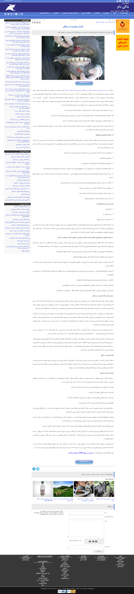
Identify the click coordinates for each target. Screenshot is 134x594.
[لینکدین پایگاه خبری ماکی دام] (19, 14)
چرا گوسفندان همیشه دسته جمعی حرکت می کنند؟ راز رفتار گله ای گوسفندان (17, 54)
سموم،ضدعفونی (64, 570)
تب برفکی (103, 474)
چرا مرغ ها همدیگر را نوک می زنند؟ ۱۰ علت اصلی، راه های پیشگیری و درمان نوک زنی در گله (17, 90)
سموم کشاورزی (25, 560)
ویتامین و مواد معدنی (65, 566)
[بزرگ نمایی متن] (40, 22)
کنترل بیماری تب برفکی (73, 27)
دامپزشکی (120, 563)
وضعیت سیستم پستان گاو (22, 114)
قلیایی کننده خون (43, 578)
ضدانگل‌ (43, 571)
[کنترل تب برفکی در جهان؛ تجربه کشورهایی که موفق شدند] (84, 489)
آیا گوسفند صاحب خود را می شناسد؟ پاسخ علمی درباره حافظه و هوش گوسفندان (18, 63)
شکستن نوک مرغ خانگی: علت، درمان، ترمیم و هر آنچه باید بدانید (17, 85)
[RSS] (120, 1)
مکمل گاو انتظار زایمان (23, 131)
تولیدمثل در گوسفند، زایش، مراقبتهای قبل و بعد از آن (17, 123)
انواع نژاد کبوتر (25, 194)
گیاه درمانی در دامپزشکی (22, 145)
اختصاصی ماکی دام (120, 565)
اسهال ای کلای (25, 251)
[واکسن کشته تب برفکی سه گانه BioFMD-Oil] (43, 489)
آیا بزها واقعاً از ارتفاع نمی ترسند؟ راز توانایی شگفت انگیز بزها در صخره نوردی (17, 23)
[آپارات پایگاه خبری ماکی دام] (6, 14)
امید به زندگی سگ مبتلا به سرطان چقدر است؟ (17, 104)
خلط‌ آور (43, 577)
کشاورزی (55, 13)
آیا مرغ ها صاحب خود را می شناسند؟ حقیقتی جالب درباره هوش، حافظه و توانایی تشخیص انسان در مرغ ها (17, 77)
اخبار (114, 13)
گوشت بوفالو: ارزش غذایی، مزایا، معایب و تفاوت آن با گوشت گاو (18, 67)
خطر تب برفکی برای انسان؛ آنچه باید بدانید (105, 500)
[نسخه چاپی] (33, 22)
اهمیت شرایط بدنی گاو (23, 117)
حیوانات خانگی (120, 561)
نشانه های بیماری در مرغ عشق (21, 160)
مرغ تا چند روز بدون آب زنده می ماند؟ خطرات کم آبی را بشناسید (18, 96)
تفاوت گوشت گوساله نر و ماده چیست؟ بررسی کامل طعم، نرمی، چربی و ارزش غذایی (16, 32)
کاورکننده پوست (43, 583)
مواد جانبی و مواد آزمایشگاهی (43, 573)
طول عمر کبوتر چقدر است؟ (21, 111)
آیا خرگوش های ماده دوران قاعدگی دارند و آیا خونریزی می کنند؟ (17, 176)
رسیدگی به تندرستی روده (22, 147)
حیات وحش (120, 566)
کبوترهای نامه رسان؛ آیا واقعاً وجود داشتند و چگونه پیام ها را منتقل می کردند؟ (17, 28)
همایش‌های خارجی (101, 560)
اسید (43, 565)
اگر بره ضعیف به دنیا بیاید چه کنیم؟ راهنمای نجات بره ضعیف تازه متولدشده (17, 50)
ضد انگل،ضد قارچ (65, 565)
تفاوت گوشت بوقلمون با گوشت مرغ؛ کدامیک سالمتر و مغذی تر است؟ (17, 37)
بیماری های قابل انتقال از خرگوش (20, 191)
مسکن (42, 575)
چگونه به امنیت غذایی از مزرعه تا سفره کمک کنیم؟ (63, 500)
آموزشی (120, 560)
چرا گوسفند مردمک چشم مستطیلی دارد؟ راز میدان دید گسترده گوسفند (17, 59)
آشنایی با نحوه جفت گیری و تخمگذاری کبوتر (17, 200)
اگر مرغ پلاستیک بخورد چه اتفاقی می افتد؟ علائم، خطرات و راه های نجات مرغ (17, 72)
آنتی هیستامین (64, 560)
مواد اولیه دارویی (44, 13)
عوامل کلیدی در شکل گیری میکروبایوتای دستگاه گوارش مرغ (18, 141)
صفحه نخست (124, 13)
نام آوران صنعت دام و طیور (70, 13)
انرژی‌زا (42, 582)
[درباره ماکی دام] (128, 1)
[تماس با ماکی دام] (126, 1)
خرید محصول (84, 83)
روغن (42, 585)
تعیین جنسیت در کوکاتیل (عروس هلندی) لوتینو (18, 167)
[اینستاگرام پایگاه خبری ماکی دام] (11, 14)
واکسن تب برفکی (85, 474)
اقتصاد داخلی (83, 558)
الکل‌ (43, 563)
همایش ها (106, 13)
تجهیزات (65, 571)
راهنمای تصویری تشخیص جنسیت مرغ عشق (17, 154)
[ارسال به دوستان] (35, 22)
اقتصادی (97, 13)
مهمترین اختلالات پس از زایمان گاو (19, 120)
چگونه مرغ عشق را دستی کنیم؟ (20, 186)
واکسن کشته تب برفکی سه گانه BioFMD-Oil (45, 500)
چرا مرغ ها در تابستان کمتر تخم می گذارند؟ (17, 82)
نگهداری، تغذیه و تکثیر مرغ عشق (20, 157)
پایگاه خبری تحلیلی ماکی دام (68, 588)
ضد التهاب (64, 563)
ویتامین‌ (42, 566)
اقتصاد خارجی (83, 560)
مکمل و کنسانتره (65, 575)
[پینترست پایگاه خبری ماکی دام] (22, 14)
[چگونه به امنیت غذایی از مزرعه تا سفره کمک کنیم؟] (63, 489)
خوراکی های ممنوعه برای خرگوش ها (19, 238)
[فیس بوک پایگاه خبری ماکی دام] (16, 14)
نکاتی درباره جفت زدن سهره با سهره (19, 231)
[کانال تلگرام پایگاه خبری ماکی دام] (14, 14)
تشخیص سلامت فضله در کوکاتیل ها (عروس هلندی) (17, 163)
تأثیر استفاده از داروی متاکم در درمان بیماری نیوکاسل (17, 234)
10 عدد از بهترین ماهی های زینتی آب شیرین (17, 189)
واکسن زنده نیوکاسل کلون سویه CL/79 (18, 137)
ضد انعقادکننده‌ (42, 568)
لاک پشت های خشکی (23, 244)
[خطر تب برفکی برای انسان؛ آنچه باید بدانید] (104, 489)
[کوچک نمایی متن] (37, 22)
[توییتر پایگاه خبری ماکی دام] (8, 14)
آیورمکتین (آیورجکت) (23, 180)
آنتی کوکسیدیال (65, 578)
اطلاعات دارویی (86, 13)
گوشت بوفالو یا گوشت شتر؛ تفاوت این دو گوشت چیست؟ (18, 45)
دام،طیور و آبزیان (100, 22)
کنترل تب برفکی (95, 474)
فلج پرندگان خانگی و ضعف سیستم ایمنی (18, 197)
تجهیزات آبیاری (26, 558)
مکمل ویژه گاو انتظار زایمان (21, 134)
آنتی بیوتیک (65, 558)
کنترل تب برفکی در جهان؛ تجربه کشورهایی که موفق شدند (85, 500)
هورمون (65, 568)
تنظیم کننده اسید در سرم (43, 580)
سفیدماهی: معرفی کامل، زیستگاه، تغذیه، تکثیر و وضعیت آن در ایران (17, 100)
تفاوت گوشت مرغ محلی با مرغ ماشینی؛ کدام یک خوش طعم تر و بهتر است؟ (17, 41)
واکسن (64, 576)
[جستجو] (123, 1)
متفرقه (64, 573)
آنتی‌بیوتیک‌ (43, 570)
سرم (65, 561)
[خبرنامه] (118, 1)
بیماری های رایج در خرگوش (21, 183)
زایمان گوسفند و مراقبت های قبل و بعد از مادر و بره (17, 127)
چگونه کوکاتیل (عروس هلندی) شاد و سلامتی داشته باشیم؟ (17, 172)
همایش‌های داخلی (101, 558)
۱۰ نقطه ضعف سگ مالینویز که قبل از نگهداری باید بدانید (19, 107)
